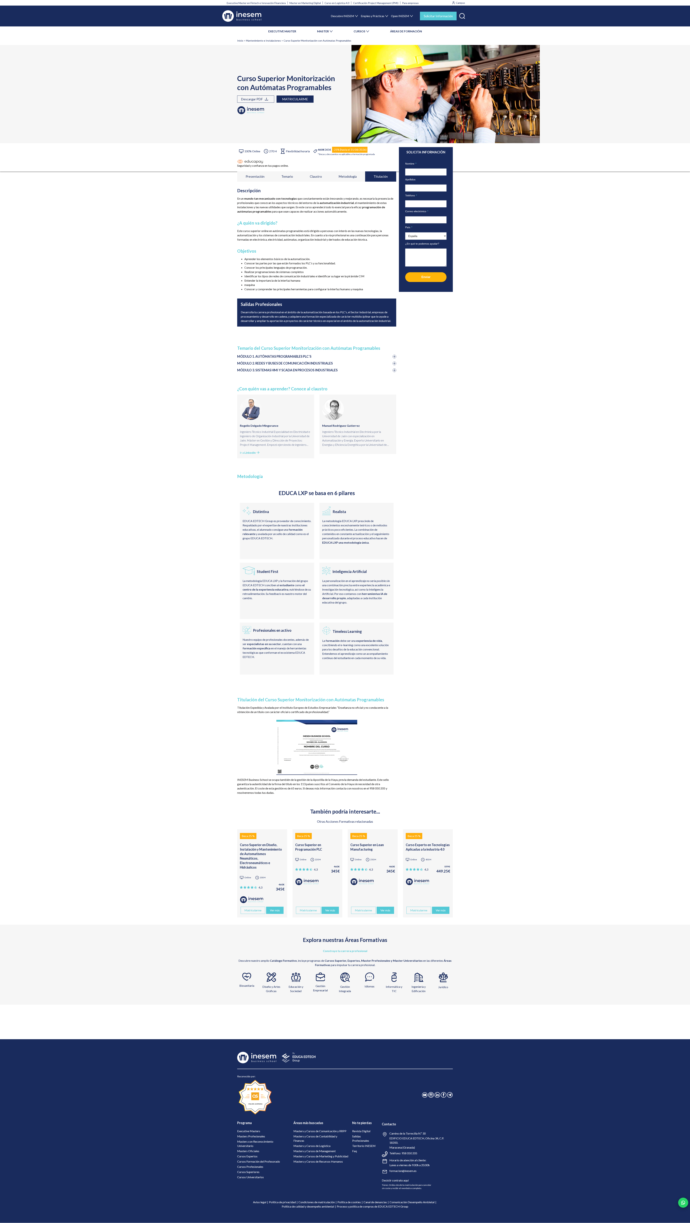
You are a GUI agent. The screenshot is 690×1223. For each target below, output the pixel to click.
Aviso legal (259, 1202)
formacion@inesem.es (403, 1170)
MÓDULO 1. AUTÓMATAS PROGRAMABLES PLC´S (274, 356)
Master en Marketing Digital (305, 2)
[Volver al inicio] (241, 16)
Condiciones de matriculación (316, 1202)
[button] (462, 15)
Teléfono (411, 195)
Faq (354, 1151)
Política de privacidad (282, 1202)
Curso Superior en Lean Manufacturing (367, 847)
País (408, 227)
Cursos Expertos (247, 1156)
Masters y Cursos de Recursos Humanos (318, 1161)
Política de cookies (349, 1202)
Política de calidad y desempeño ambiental (308, 1206)
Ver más (275, 910)
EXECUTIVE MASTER (282, 31)
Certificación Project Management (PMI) (375, 2)
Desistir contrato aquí (395, 1180)
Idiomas (369, 986)
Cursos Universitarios (250, 1177)
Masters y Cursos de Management (314, 1151)
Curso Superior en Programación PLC (308, 847)
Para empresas (410, 2)
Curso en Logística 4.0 (337, 2)
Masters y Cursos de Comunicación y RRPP (319, 1131)
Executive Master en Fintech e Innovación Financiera (256, 2)
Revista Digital (361, 1131)
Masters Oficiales (248, 1151)
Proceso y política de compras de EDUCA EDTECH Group (372, 1206)
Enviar (426, 277)
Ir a (248, 452)
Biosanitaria (246, 985)
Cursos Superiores (248, 1172)
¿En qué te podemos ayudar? (422, 243)
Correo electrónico (416, 211)
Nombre (410, 163)
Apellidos (410, 179)
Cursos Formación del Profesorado (258, 1161)
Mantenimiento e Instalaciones (263, 40)
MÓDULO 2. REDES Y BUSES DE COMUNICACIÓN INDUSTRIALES (285, 363)
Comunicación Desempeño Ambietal (412, 1202)
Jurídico (443, 987)
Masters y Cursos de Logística (311, 1145)
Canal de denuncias (375, 1202)
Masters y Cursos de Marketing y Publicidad (320, 1156)
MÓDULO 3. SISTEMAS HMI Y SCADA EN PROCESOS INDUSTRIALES (287, 370)
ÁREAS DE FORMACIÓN (406, 31)
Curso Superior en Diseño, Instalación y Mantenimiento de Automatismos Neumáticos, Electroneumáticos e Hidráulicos (261, 856)
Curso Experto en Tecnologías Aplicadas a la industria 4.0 (428, 847)
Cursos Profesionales (250, 1166)
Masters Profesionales (251, 1136)
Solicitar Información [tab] (438, 16)
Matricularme (295, 99)
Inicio (240, 40)
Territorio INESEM (364, 1145)
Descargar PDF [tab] (252, 99)
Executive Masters (248, 1131)
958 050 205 (409, 1153)
